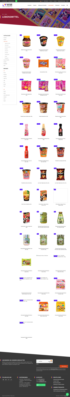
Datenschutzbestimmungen (58, 379)
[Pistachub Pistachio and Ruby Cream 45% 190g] (26, 242)
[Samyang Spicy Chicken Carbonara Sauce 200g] (26, 132)
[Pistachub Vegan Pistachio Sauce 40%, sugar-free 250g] (60, 220)
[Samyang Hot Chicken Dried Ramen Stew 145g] (26, 309)
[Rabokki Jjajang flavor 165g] (43, 110)
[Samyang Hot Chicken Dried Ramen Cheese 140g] (43, 265)
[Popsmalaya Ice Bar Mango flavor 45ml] (26, 88)
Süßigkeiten (6, 58)
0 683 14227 (42, 380)
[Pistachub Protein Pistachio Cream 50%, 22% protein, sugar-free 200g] (43, 220)
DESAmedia (66, 395)
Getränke (5, 39)
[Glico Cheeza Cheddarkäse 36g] (26, 198)
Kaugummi (6, 50)
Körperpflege (5, 63)
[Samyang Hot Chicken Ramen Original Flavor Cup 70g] (43, 44)
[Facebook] (3, 380)
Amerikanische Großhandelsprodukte (60, 389)
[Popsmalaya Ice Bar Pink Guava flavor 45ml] (60, 88)
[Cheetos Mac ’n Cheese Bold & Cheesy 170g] (43, 198)
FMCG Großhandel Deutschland (59, 391)
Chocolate (6, 52)
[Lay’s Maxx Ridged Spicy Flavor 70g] (60, 176)
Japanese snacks (7, 43)
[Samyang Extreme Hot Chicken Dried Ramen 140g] (43, 287)
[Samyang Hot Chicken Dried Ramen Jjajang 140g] (26, 265)
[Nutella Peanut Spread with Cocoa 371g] (26, 44)
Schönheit (5, 37)
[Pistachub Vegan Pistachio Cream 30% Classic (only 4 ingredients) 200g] (60, 242)
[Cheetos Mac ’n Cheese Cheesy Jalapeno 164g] (60, 198)
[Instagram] (8, 380)
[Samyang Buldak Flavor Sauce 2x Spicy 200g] (26, 155)
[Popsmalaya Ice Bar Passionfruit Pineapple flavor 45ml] (43, 88)
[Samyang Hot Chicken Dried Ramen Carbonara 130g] (60, 287)
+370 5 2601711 (41, 379)
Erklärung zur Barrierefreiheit (58, 384)
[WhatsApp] (67, 394)
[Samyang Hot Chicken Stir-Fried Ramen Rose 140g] (60, 265)
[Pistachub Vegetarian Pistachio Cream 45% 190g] (43, 242)
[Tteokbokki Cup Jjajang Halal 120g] (60, 155)
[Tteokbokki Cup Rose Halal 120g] (26, 176)
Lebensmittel (5, 41)
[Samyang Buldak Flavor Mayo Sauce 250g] (43, 132)
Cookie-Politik (56, 381)
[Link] (16, 1)
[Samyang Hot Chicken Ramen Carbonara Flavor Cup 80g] (26, 66)
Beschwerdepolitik (57, 382)
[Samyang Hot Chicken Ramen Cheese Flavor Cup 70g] (60, 44)
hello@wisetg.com (42, 381)
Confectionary (7, 54)
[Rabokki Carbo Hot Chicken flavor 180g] (60, 110)
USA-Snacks (6, 45)
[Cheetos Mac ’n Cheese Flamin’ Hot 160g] (26, 220)
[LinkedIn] (6, 380)
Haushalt (5, 61)
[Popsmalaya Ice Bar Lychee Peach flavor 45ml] (60, 66)
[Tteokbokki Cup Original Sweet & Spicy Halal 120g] (43, 155)
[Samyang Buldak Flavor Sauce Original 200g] (60, 132)
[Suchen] (67, 5)
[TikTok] (11, 380)
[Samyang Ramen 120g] (43, 66)
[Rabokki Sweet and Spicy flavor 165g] (26, 110)
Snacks (6, 56)
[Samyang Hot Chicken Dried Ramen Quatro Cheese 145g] (43, 309)
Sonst (4, 65)
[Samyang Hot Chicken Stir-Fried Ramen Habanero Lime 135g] (26, 287)
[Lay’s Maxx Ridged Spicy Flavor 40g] (43, 176)
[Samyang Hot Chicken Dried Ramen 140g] (26, 331)
